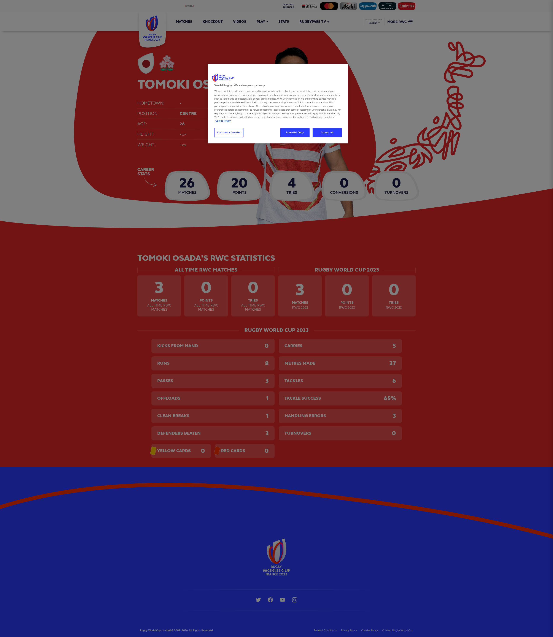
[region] (278, 103)
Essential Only (295, 132)
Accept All (327, 132)
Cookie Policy (223, 120)
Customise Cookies (229, 132)
